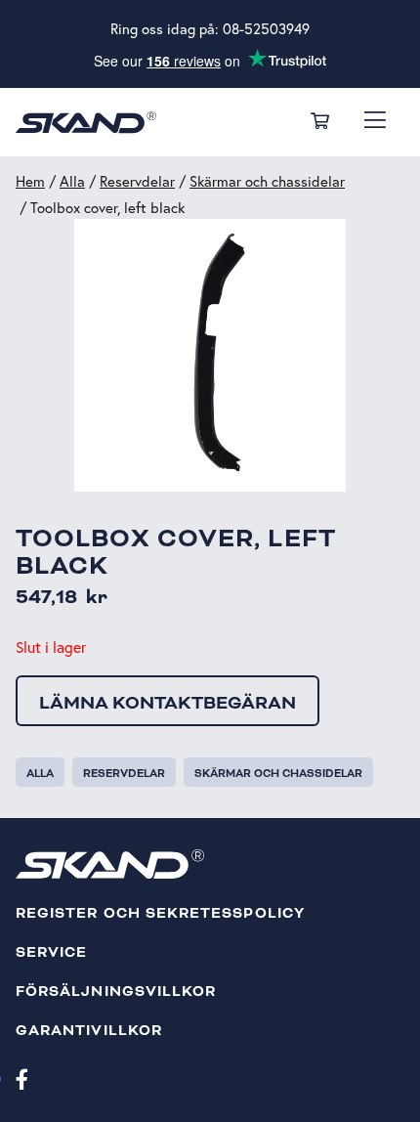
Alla (72, 181)
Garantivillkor (89, 1030)
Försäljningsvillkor (116, 991)
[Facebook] (22, 1078)
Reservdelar (137, 181)
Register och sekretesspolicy (160, 913)
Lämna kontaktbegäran (167, 702)
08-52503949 (266, 29)
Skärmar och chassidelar (267, 181)
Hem (30, 181)
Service (51, 952)
